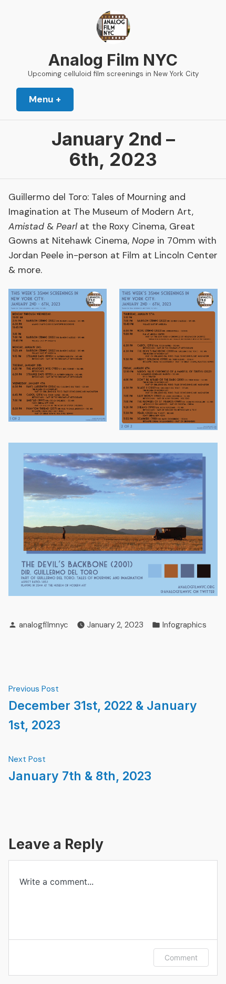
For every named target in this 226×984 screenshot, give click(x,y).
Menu (51, 99)
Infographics (184, 625)
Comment (181, 957)
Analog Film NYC (113, 59)
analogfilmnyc (43, 625)
